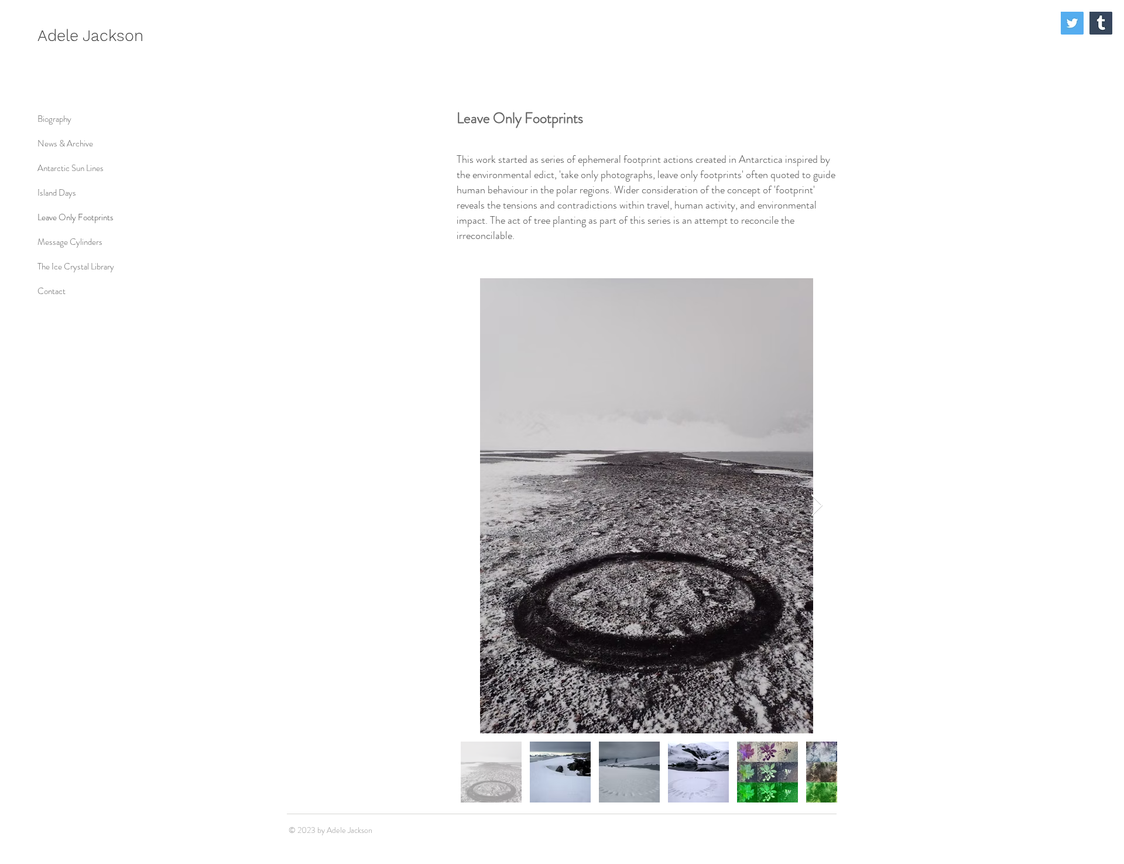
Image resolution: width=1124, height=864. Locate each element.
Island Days (56, 192)
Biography (54, 118)
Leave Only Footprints (75, 217)
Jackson (113, 35)
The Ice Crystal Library (75, 266)
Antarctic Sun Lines (70, 168)
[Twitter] (1072, 23)
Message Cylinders (69, 241)
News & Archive (65, 143)
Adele (60, 35)
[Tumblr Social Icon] (1100, 23)
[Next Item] (817, 505)
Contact (51, 291)
